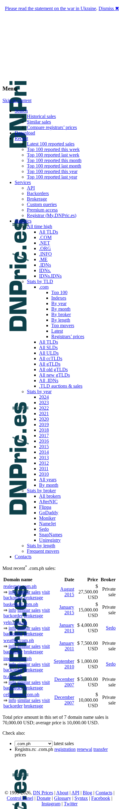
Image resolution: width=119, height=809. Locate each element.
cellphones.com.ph (21, 694)
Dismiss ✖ (109, 8)
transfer (100, 749)
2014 (44, 452)
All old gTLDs (53, 369)
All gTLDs (49, 364)
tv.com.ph (12, 676)
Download (25, 132)
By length (60, 320)
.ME (43, 259)
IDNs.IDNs (50, 276)
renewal (84, 749)
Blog (87, 792)
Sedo (44, 529)
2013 (44, 457)
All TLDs (48, 232)
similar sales (29, 592)
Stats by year (39, 391)
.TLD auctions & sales (60, 386)
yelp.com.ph (15, 622)
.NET (44, 243)
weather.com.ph (18, 640)
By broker (61, 314)
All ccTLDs (50, 358)
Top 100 (59, 292)
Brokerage (37, 198)
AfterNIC (48, 501)
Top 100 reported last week (53, 154)
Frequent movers (43, 551)
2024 (44, 397)
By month (60, 309)
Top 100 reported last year (52, 176)
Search (21, 110)
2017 (44, 435)
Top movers (62, 325)
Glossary (62, 798)
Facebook (100, 798)
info (12, 592)
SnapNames (50, 534)
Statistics (23, 220)
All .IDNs (48, 380)
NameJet (47, 523)
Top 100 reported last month (54, 165)
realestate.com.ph (20, 586)
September (64, 661)
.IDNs (45, 265)
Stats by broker (41, 490)
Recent (21, 138)
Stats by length (41, 545)
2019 (44, 424)
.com (44, 287)
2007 (69, 684)
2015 (44, 446)
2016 (44, 441)
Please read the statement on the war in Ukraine (50, 8)
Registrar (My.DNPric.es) (51, 215)
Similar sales (39, 121)
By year (59, 303)
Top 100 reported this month (54, 160)
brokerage (33, 597)
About (62, 792)
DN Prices (43, 792)
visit (46, 592)
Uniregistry (50, 540)
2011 (44, 468)
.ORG (45, 248)
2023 (44, 402)
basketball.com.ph (20, 604)
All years (47, 479)
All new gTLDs (54, 375)
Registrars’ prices (67, 336)
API (31, 187)
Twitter (71, 803)
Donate (44, 798)
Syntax (81, 798)
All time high (39, 226)
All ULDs (49, 353)
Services (23, 182)
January (66, 607)
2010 (44, 474)
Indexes (58, 298)
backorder (13, 597)
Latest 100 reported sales (50, 143)
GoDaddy (48, 512)
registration (65, 749)
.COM (45, 237)
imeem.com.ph (17, 658)
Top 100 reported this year (52, 171)
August (67, 589)
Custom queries (42, 204)
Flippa (45, 507)
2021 (44, 413)
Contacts (23, 556)
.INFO (45, 254)
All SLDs (48, 347)
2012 (44, 463)
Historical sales (41, 116)
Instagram (50, 803)
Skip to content (16, 100)
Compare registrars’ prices (52, 127)
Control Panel (20, 798)
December (64, 679)
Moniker (47, 518)
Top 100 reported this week (53, 149)
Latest (57, 331)
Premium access (42, 209)
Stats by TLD (40, 281)
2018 (44, 430)
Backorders (38, 193)
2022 (44, 408)
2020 (44, 419)
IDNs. (45, 270)
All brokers (50, 496)
